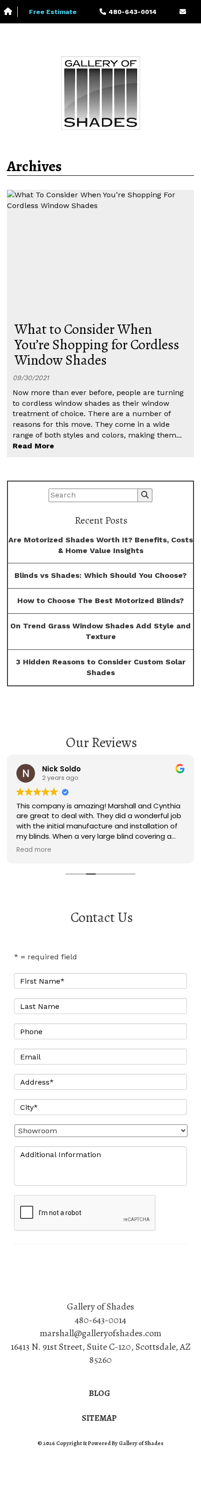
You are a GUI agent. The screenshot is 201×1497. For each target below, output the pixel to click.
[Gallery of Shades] (100, 93)
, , (101, 1353)
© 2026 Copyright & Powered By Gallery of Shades (100, 1443)
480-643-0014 (100, 1320)
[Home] (11, 12)
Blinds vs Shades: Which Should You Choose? (100, 575)
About (33, 34)
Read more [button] (33, 850)
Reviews (104, 34)
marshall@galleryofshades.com (100, 1333)
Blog (99, 1393)
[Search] (144, 495)
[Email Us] (182, 11)
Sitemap (99, 1418)
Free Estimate (53, 11)
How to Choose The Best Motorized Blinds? (100, 600)
